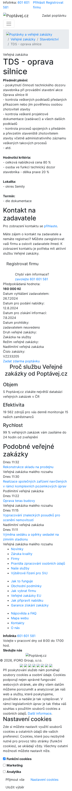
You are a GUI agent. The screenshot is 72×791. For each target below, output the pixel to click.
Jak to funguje (22, 581)
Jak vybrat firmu (23, 591)
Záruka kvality (21, 554)
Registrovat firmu (22, 263)
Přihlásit (39, 2)
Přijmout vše (15, 780)
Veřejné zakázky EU (26, 596)
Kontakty (17, 623)
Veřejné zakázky (23, 39)
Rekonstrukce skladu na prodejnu (28, 467)
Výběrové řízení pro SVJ (29, 573)
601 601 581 (26, 636)
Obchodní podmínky (26, 586)
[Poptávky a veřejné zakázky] (29, 34)
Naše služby (20, 568)
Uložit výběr (15, 787)
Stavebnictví (49, 39)
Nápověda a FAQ (23, 613)
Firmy (15, 559)
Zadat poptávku (54, 15)
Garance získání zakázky (30, 605)
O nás (15, 628)
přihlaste (50, 226)
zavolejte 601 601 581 (31, 279)
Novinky (17, 549)
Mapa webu (20, 618)
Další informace (39, 713)
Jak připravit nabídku (27, 600)
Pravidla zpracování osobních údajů (38, 563)
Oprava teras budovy (19, 501)
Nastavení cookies (44, 780)
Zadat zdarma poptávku (21, 361)
